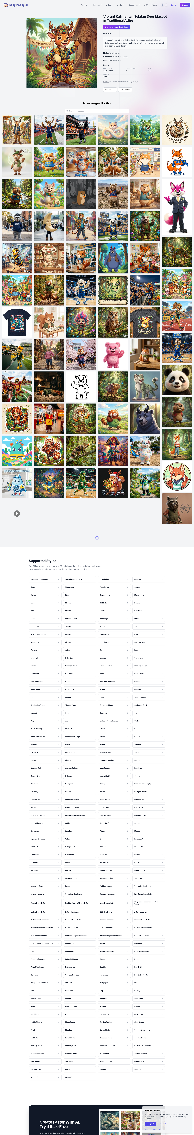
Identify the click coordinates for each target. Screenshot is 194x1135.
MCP (146, 5)
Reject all (162, 1124)
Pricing (154, 5)
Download (126, 89)
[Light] (166, 5)
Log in (173, 5)
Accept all (150, 1124)
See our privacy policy (153, 1129)
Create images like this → (116, 27)
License (106, 82)
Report (125, 57)
